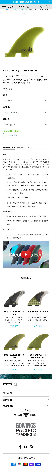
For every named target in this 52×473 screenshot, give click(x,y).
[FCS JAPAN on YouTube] (25, 447)
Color (6, 119)
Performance (9, 148)
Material (7, 107)
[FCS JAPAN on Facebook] (20, 447)
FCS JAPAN (29, 457)
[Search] (41, 6)
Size (5, 95)
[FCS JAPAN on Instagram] (31, 447)
